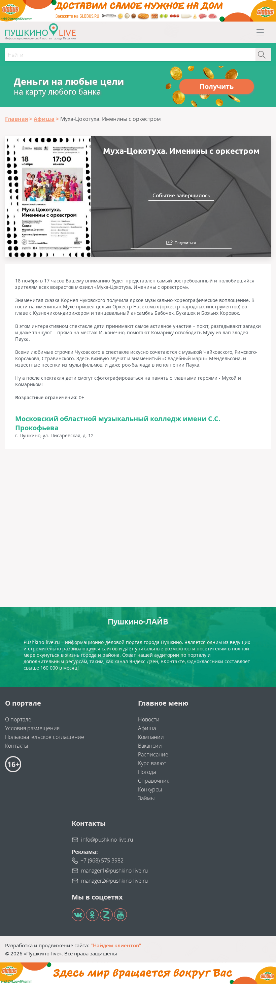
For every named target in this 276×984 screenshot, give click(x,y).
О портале (18, 719)
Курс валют (152, 763)
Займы (146, 798)
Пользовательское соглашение (44, 737)
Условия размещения (32, 728)
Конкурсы (150, 789)
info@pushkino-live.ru (107, 839)
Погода (147, 772)
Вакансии (150, 745)
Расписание (153, 754)
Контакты (16, 745)
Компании (151, 737)
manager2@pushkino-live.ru (114, 880)
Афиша (147, 728)
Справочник (153, 780)
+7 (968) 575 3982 (102, 860)
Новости (149, 719)
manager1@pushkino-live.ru (114, 870)
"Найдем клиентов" (116, 945)
